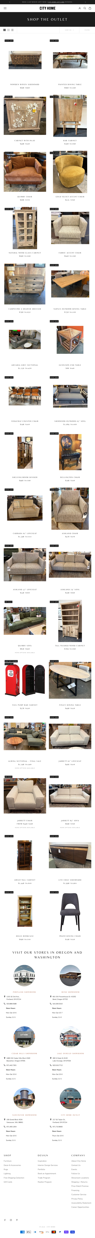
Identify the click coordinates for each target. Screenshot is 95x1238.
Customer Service (78, 1194)
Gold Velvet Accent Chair (70, 197)
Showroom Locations (80, 1178)
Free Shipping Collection (14, 1178)
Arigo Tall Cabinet (24, 880)
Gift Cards (8, 1182)
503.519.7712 (58, 1065)
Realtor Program (45, 1182)
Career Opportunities (80, 1207)
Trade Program (44, 1178)
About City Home (78, 1161)
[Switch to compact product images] (12, 30)
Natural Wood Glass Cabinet (25, 253)
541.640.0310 (58, 1004)
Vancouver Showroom (24, 1115)
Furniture (7, 1161)
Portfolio (41, 1169)
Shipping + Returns (79, 1182)
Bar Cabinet (70, 141)
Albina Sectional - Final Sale (24, 761)
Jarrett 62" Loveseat (70, 761)
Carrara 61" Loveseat (25, 533)
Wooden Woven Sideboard (24, 84)
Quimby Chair (24, 197)
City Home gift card (56, 2)
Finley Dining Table (70, 705)
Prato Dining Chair (70, 936)
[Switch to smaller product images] (8, 30)
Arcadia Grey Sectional (24, 365)
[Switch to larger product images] (4, 30)
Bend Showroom (71, 992)
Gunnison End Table (70, 365)
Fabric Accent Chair (70, 253)
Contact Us (76, 1165)
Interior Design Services (48, 1165)
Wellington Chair (70, 477)
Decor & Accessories (12, 1165)
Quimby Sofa (25, 646)
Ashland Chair (70, 533)
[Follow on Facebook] (5, 1220)
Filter (87, 30)
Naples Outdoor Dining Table (70, 309)
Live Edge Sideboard (70, 880)
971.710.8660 (58, 1127)
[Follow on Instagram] (11, 1220)
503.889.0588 (11, 1004)
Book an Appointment (47, 1173)
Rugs (6, 1169)
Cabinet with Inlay (24, 141)
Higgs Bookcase (25, 936)
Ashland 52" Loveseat (25, 589)
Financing (75, 1190)
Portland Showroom (24, 992)
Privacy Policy (77, 1199)
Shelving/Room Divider (25, 477)
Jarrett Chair (25, 821)
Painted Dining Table (70, 84)
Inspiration (42, 1161)
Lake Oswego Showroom (70, 1053)
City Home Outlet (70, 1115)
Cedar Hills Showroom (24, 1053)
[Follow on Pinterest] (17, 1220)
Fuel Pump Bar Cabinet (24, 705)
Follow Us (75, 1173)
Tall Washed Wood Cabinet (70, 646)
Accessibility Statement (81, 1203)
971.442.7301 (11, 1065)
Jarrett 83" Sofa (70, 821)
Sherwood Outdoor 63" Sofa (70, 421)
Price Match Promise (80, 1186)
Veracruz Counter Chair (25, 421)
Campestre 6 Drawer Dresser (25, 309)
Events (74, 1169)
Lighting (7, 1173)
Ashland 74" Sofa (70, 589)
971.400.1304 (11, 1127)
